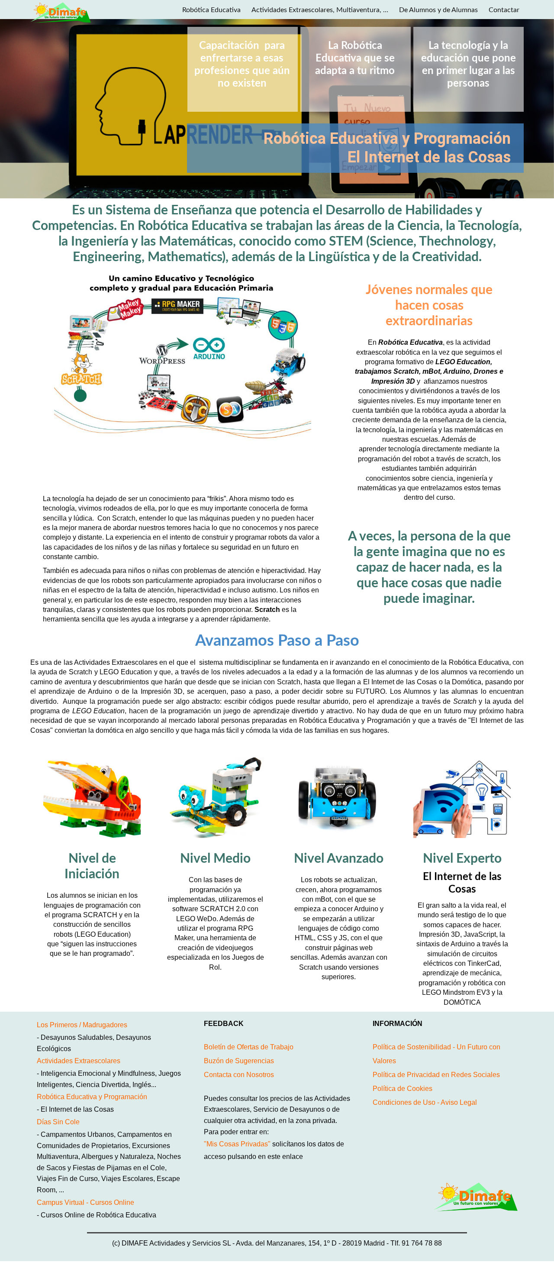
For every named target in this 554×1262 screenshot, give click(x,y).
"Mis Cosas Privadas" (237, 1144)
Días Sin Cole (58, 1122)
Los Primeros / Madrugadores (82, 1025)
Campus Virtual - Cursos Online (85, 1202)
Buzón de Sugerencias (239, 1061)
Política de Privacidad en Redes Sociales (436, 1074)
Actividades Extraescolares (78, 1061)
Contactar (504, 9)
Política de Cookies (402, 1088)
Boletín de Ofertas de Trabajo (248, 1047)
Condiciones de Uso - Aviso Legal (425, 1102)
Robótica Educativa (211, 9)
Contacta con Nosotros (239, 1074)
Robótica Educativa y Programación (92, 1096)
